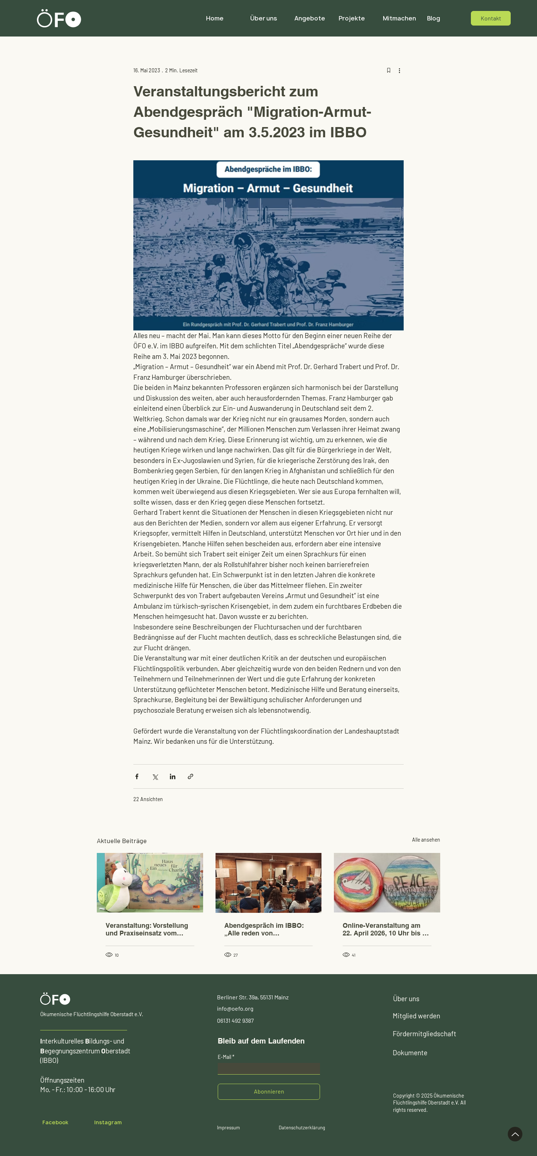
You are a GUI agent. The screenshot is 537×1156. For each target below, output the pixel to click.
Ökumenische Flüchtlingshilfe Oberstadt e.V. (91, 1014)
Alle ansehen (426, 840)
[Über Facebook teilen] (136, 776)
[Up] (515, 1134)
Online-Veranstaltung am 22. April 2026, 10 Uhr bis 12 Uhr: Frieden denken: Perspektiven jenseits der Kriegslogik (386, 929)
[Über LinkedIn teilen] (172, 776)
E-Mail (224, 1057)
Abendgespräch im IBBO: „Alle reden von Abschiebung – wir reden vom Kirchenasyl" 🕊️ (264, 929)
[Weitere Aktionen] (399, 70)
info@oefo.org (235, 1008)
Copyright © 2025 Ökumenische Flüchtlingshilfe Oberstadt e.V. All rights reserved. (429, 1102)
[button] (311, 18)
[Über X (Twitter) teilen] (154, 776)
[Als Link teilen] (190, 776)
